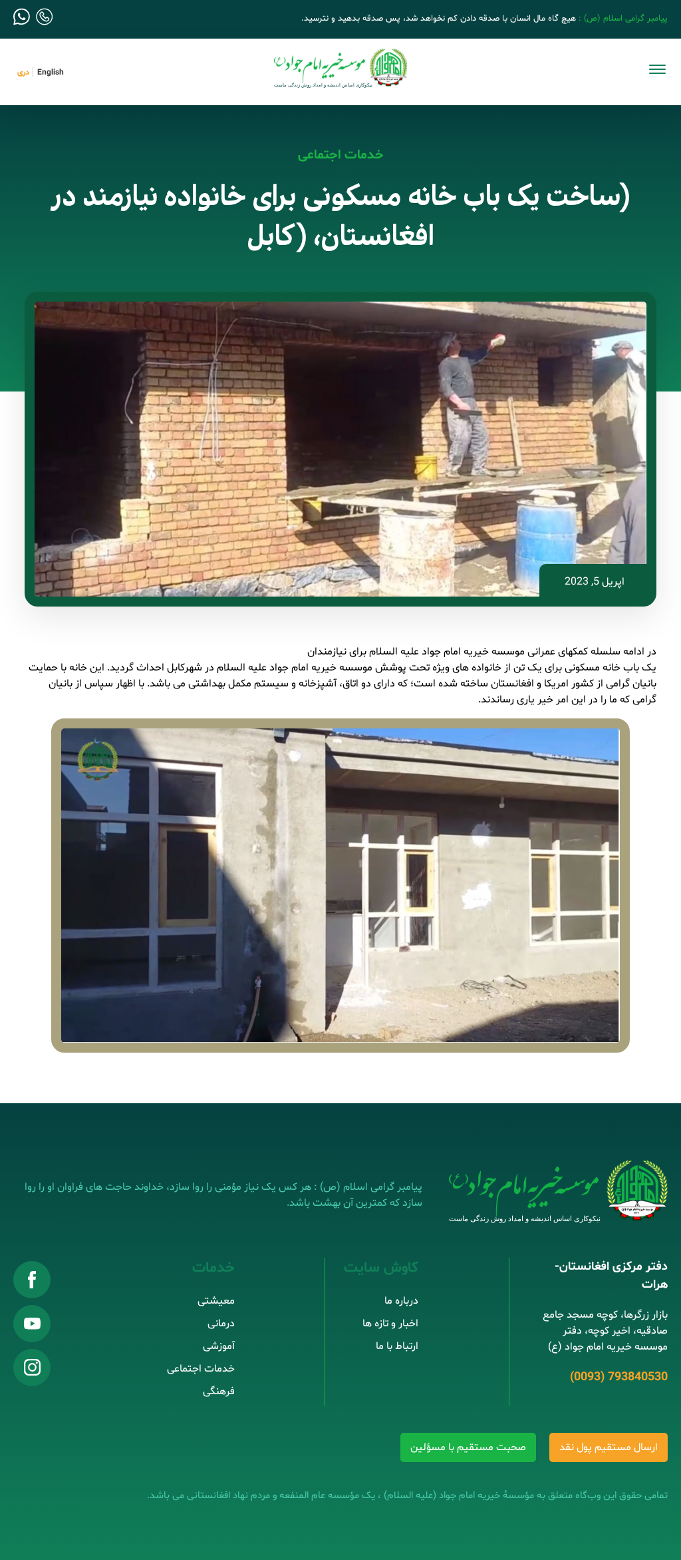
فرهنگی (219, 1391)
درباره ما (401, 1301)
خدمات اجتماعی (341, 155)
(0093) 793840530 (619, 1377)
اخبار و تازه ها (390, 1323)
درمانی (221, 1323)
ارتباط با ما (397, 1346)
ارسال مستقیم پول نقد (608, 1447)
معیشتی (216, 1301)
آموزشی (219, 1346)
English (50, 72)
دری (23, 72)
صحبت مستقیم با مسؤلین (468, 1447)
